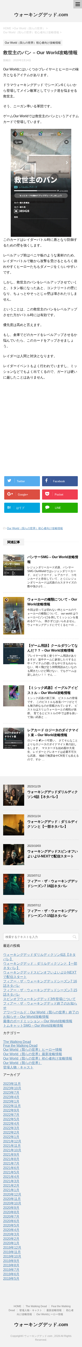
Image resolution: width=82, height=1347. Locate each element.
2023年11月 (12, 1084)
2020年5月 (11, 1225)
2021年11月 (12, 1146)
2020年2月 (11, 1239)
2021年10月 (12, 1150)
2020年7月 (11, 1216)
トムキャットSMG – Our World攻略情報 (33, 1025)
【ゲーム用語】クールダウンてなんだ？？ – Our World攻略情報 (52, 648)
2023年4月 (11, 1097)
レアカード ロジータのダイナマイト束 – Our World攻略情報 (53, 732)
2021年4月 (11, 1177)
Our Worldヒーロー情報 (49, 1314)
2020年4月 (11, 1230)
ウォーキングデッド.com (41, 14)
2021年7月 (11, 1163)
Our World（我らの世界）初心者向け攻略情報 (35, 528)
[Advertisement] (41, 425)
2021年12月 (12, 1141)
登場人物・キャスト (18, 1067)
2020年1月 (11, 1243)
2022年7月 (11, 1115)
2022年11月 (12, 1106)
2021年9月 (11, 1154)
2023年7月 (11, 1092)
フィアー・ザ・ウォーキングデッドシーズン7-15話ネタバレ (52, 913)
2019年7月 (11, 1270)
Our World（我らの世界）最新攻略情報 (32, 1054)
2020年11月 (12, 1199)
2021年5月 (11, 1172)
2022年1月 (11, 1137)
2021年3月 (11, 1181)
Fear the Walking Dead (20, 1045)
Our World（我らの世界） (22, 1063)
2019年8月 (11, 1265)
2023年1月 (11, 1101)
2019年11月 (12, 1252)
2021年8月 (11, 1159)
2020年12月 (12, 1194)
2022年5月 (11, 1119)
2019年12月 (12, 1247)
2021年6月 (11, 1168)
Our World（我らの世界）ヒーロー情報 (32, 1049)
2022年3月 (11, 1128)
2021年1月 (11, 1190)
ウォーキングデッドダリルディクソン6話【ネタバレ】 (52, 794)
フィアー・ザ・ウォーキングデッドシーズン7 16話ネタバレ (52, 883)
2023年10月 (12, 1088)
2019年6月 (11, 1274)
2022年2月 (11, 1132)
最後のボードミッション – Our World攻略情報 (37, 1021)
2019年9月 (11, 1261)
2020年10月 (12, 1203)
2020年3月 (11, 1234)
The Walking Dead (17, 1042)
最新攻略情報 (54, 1310)
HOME (17, 1306)
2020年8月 (11, 1212)
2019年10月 (12, 1256)
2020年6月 (11, 1221)
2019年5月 (11, 1278)
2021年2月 (11, 1185)
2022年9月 (11, 1110)
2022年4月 (11, 1123)
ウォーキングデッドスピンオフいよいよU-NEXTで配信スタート (52, 854)
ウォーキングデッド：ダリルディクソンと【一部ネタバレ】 (52, 824)
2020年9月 (11, 1208)
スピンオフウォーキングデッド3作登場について (39, 999)
